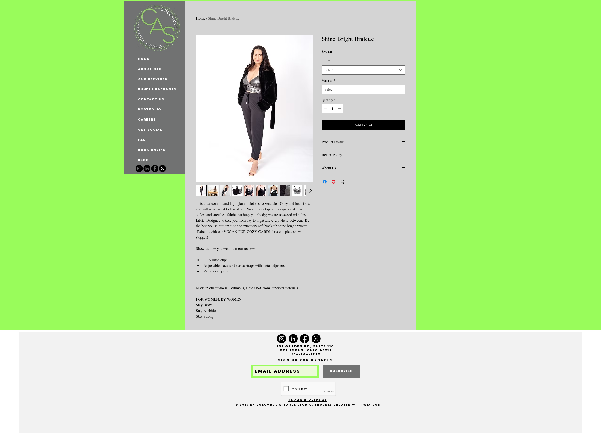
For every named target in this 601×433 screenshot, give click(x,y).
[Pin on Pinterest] (333, 182)
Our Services (152, 79)
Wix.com (372, 404)
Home (200, 18)
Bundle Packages (157, 89)
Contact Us (151, 99)
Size (326, 61)
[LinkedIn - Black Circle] (146, 168)
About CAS (150, 69)
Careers (147, 119)
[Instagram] (139, 168)
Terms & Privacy (307, 400)
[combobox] (363, 70)
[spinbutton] (332, 108)
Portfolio (149, 109)
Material (328, 80)
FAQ (142, 140)
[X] (162, 168)
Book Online (152, 150)
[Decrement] (325, 108)
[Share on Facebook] (324, 182)
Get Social (150, 129)
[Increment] (340, 108)
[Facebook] (154, 168)
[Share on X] (342, 182)
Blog (143, 160)
